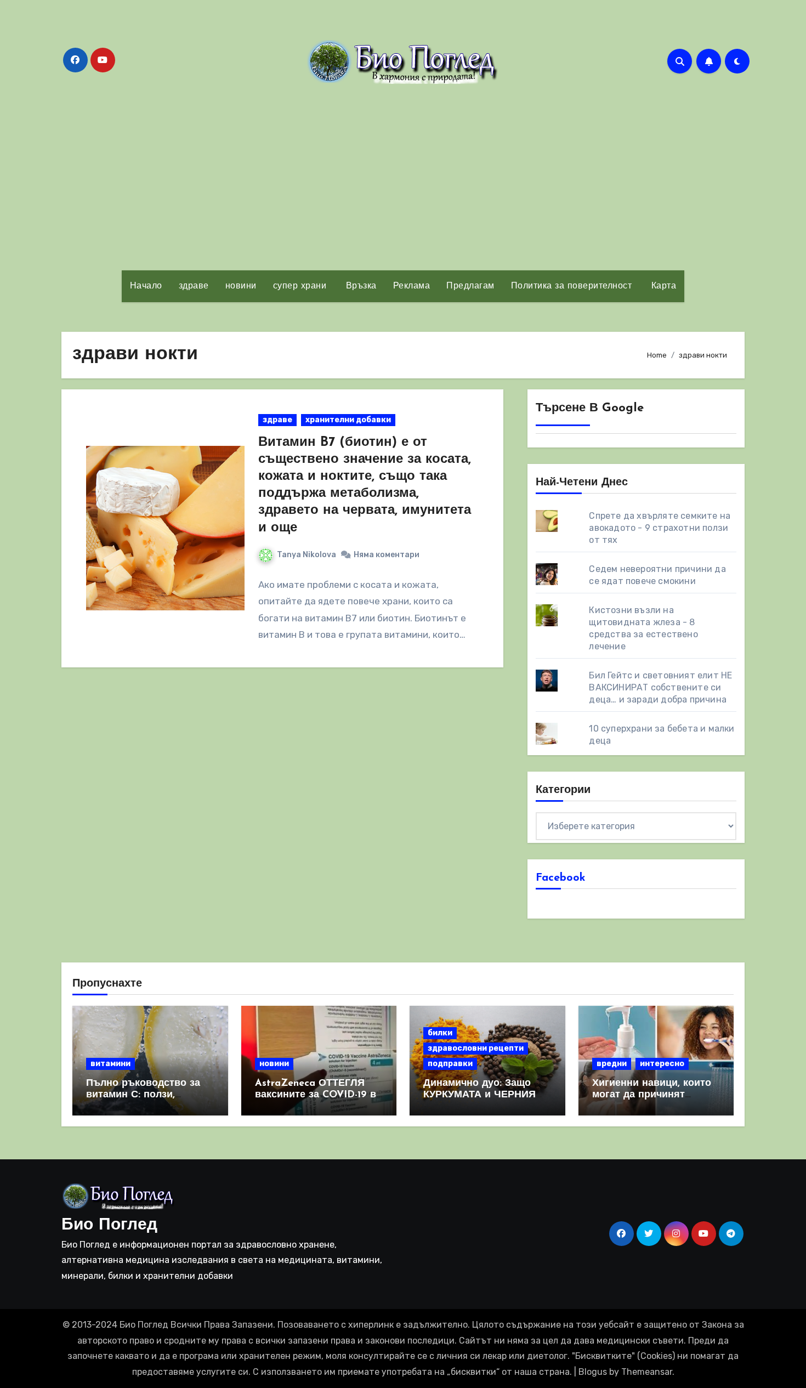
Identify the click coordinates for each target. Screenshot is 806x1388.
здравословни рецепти (476, 1048)
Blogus (592, 1372)
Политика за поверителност (571, 286)
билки (440, 1033)
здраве (194, 286)
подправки (450, 1063)
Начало (146, 286)
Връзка (360, 286)
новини (241, 286)
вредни (612, 1063)
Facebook (561, 878)
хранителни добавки (348, 419)
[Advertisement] (403, 177)
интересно (662, 1063)
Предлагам (470, 286)
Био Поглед (109, 1225)
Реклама (411, 286)
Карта (662, 286)
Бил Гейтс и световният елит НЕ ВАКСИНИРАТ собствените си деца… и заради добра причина (660, 687)
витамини (110, 1063)
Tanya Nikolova (306, 554)
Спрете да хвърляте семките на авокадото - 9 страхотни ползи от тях (659, 528)
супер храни (300, 286)
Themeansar (646, 1372)
